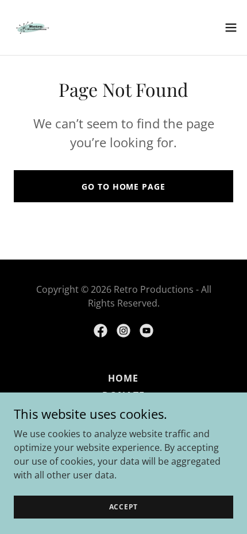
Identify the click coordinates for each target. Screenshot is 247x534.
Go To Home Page (123, 186)
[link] (32, 27)
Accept (123, 507)
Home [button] (123, 378)
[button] (230, 27)
